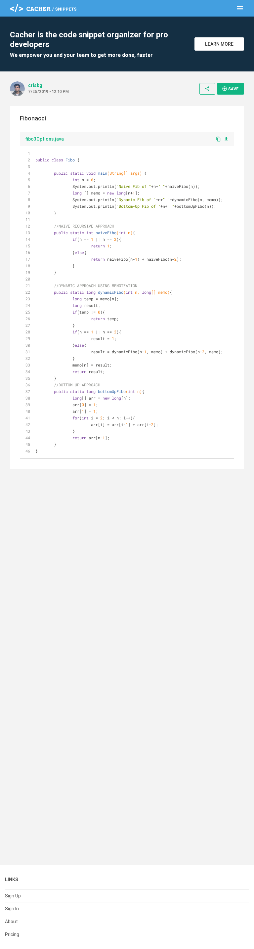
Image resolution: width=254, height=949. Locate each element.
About (11, 922)
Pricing (12, 934)
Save (230, 88)
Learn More (219, 44)
